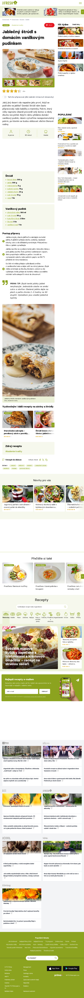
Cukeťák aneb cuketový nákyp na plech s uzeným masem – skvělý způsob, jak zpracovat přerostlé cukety (28, 13)
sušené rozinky (13, 189)
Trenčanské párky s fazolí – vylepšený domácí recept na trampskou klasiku (66, 162)
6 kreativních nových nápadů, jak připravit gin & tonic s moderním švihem (67, 198)
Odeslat (45, 691)
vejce (9, 198)
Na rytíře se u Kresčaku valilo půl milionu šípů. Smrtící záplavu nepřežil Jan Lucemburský (20, 780)
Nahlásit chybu (9, 991)
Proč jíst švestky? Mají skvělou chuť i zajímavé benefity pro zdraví (21, 912)
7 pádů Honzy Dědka (51, 944)
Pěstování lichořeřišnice (40, 947)
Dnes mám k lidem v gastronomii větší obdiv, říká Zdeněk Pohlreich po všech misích (62, 780)
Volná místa (8, 970)
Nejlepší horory (38, 941)
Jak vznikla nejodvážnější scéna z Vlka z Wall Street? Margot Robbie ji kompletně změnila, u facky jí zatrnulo (21, 875)
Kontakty (25, 976)
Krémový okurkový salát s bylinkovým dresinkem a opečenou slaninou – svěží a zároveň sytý (47, 506)
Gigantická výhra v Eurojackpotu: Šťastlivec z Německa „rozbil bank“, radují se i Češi (21, 770)
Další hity (76, 24)
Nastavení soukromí (29, 991)
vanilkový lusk (12, 225)
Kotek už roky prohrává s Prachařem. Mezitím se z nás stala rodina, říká (61, 760)
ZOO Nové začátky (25, 944)
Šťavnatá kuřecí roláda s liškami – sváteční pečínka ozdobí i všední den (60, 827)
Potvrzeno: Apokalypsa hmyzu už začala (16, 806)
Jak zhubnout (12, 941)
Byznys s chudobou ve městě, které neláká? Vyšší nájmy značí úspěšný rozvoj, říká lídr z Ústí (21, 760)
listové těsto (12, 179)
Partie (67, 941)
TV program (49, 941)
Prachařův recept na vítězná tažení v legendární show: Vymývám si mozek (61, 770)
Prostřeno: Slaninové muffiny (15, 586)
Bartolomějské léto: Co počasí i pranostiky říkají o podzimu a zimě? (19, 922)
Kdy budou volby (11, 944)
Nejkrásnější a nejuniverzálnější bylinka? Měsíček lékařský (19, 902)
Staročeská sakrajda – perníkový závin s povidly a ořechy (16, 432)
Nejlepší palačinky (35, 950)
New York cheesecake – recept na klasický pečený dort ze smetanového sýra (67, 180)
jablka (9, 183)
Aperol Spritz (62, 61)
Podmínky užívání (10, 979)
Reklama (7, 973)
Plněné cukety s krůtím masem (69, 36)
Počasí (73, 941)
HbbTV (7, 976)
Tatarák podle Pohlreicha (14, 947)
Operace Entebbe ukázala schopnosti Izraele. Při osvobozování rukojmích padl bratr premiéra (19, 817)
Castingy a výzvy (28, 973)
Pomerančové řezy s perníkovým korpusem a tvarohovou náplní (68, 145)
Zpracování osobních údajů (31, 979)
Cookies (7, 983)
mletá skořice (12, 186)
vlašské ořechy (13, 192)
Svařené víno (74, 944)
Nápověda (26, 983)
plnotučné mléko (13, 212)
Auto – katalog (38, 944)
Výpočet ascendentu (56, 947)
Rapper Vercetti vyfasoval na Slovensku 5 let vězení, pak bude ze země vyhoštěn (62, 865)
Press (25, 970)
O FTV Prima (8, 967)
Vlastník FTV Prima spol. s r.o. (12, 987)
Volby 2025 (63, 944)
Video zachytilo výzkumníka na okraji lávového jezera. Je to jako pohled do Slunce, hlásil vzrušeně (21, 827)
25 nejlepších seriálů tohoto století (14, 854)
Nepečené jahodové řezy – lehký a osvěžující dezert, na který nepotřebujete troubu (68, 12)
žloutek (10, 222)
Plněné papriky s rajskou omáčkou (66, 74)
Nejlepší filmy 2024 (25, 941)
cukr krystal (11, 195)
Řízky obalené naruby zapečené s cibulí (67, 129)
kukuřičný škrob (13, 218)
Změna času (59, 941)
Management (27, 967)
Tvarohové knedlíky (71, 947)
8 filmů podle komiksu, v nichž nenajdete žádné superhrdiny (18, 865)
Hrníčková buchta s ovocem (68, 49)
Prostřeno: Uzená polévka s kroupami (46, 587)
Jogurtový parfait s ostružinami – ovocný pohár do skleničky (17, 505)
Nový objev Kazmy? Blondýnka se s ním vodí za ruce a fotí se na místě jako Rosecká (61, 875)
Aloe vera (27, 947)
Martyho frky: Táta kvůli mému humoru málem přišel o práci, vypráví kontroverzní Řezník (61, 855)
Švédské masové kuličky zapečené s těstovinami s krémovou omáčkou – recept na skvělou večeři (25, 656)
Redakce (25, 986)
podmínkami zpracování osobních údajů (35, 696)
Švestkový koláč (49, 950)
